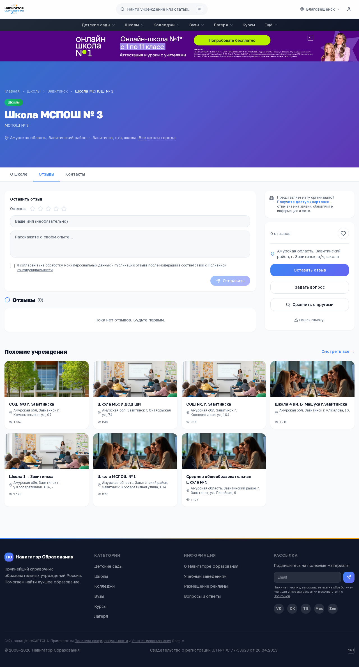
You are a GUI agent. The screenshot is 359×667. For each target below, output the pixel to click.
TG (306, 608)
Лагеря (221, 24)
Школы (132, 24)
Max (319, 608)
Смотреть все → (338, 351)
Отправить (234, 280)
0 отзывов (280, 233)
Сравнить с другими (313, 304)
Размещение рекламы (206, 586)
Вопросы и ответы (202, 596)
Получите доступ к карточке (303, 202)
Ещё (268, 24)
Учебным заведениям (205, 576)
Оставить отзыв (310, 270)
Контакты (75, 174)
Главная (12, 91)
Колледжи (164, 24)
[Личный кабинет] (349, 9)
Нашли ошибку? (312, 320)
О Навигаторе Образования (211, 566)
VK (278, 608)
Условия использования (151, 641)
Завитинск (57, 91)
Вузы (194, 24)
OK (292, 608)
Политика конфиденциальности (101, 641)
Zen (332, 608)
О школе (18, 174)
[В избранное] (343, 233)
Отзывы (46, 174)
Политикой (282, 596)
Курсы (249, 24)
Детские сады (96, 24)
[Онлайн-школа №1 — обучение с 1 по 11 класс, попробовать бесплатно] (179, 46)
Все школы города (157, 137)
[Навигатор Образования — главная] (14, 9)
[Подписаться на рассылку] (349, 577)
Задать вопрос (310, 287)
